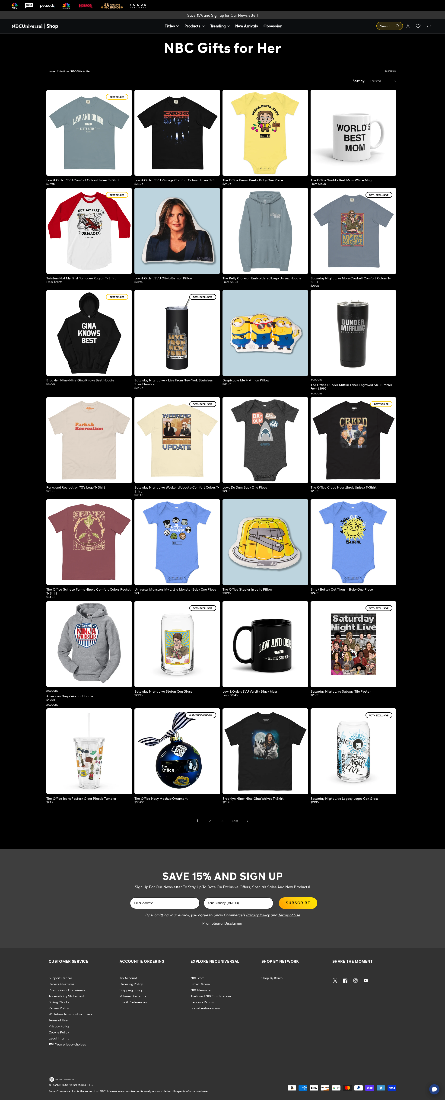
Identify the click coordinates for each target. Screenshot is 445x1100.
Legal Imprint (59, 1038)
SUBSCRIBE (298, 903)
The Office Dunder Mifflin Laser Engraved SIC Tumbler (351, 385)
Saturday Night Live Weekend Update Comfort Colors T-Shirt (176, 489)
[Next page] (247, 821)
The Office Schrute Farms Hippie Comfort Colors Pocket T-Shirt (88, 591)
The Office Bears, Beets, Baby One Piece (252, 180)
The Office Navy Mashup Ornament (161, 798)
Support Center (60, 978)
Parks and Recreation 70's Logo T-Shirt (75, 487)
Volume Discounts (133, 996)
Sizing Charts (59, 1002)
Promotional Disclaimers (67, 990)
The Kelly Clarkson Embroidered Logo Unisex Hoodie (261, 278)
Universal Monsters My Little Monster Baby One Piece (175, 589)
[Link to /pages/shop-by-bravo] (29, 6)
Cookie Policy (59, 1032)
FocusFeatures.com (205, 1008)
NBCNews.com (202, 990)
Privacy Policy (59, 1026)
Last (235, 821)
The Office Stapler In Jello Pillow (247, 589)
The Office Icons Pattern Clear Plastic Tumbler (81, 798)
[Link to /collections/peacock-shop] (47, 6)
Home (52, 71)
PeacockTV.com (202, 1002)
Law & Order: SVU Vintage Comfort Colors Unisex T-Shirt (177, 180)
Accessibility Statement (67, 996)
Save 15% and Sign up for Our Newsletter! (222, 15)
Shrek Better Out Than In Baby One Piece (342, 589)
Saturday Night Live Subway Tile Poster (341, 691)
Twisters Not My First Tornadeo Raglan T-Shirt (81, 278)
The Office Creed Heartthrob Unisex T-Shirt (344, 487)
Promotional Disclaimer (222, 923)
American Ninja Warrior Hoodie (69, 696)
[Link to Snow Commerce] (62, 1081)
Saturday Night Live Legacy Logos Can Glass (344, 798)
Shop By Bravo (272, 978)
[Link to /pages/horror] (85, 5)
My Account (128, 978)
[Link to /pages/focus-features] (138, 6)
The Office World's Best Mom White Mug (341, 180)
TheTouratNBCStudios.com (211, 996)
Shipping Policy (131, 990)
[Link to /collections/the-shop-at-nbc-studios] (112, 6)
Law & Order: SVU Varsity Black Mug (249, 691)
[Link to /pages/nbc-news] (66, 6)
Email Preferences (133, 1002)
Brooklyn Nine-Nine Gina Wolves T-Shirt (253, 798)
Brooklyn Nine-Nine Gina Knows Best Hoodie (80, 380)
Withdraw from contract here (70, 1014)
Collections (63, 71)
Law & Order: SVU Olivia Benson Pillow (163, 278)
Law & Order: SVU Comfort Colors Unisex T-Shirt (82, 180)
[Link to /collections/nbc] (15, 6)
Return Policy (59, 1008)
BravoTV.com (200, 984)
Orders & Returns (61, 984)
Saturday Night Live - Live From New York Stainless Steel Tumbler (173, 382)
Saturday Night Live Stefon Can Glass (163, 691)
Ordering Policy (131, 984)
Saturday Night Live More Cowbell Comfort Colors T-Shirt (351, 280)
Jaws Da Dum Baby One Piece (244, 487)
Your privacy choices (70, 1044)
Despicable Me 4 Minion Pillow (245, 380)
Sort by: (359, 80)
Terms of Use (58, 1020)
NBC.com (197, 978)
